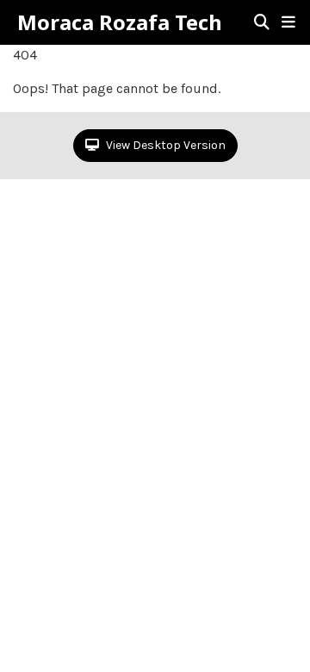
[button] (288, 22)
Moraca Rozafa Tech (119, 22)
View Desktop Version (164, 145)
